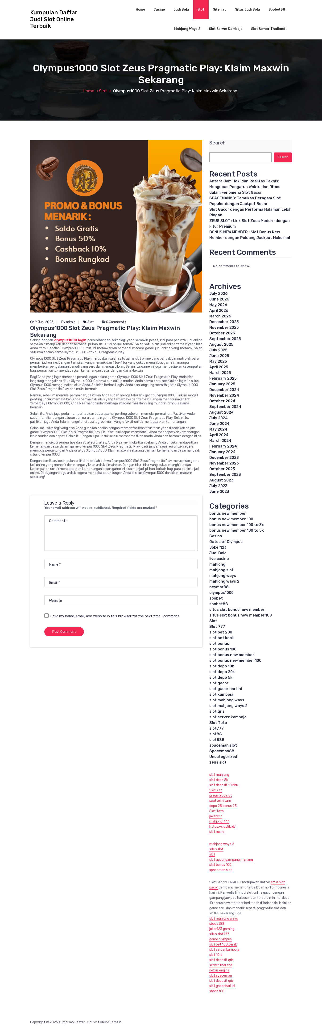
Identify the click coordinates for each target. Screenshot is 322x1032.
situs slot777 (219, 934)
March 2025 (220, 372)
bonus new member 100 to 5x (236, 530)
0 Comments (115, 322)
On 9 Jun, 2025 (42, 322)
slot (212, 854)
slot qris (217, 711)
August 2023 (221, 480)
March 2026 (220, 316)
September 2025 (225, 339)
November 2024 (224, 395)
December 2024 (224, 389)
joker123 (215, 816)
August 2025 (221, 344)
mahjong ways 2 (224, 581)
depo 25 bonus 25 (223, 806)
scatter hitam (220, 801)
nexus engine (219, 970)
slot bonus (219, 643)
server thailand (220, 965)
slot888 (216, 739)
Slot (201, 10)
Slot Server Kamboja (226, 29)
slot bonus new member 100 (235, 660)
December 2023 (224, 457)
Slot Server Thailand (268, 29)
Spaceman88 (221, 751)
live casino (219, 558)
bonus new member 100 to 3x (236, 524)
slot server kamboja (228, 717)
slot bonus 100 (222, 649)
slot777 (216, 728)
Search (217, 143)
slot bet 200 (220, 632)
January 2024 (222, 452)
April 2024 (218, 435)
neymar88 (219, 587)
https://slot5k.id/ (222, 827)
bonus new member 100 (231, 519)
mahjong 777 (219, 821)
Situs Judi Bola (247, 10)
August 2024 (221, 412)
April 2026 (218, 310)
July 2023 (218, 486)
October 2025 (222, 333)
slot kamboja (221, 694)
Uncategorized (223, 756)
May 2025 (218, 361)
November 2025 (224, 327)
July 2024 (218, 418)
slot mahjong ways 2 (228, 705)
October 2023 (222, 469)
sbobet (216, 598)
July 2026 (218, 293)
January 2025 (222, 384)
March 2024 (220, 440)
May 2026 (218, 305)
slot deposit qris (221, 960)
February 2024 (223, 446)
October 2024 (222, 401)
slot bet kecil (221, 638)
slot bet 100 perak (223, 944)
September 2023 (225, 474)
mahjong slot (221, 570)
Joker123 (218, 547)
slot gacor (218, 683)
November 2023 (224, 463)
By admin (68, 322)
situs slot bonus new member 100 (240, 615)
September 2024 (225, 406)
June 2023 (219, 491)
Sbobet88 (276, 10)
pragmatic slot (220, 796)
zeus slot (218, 762)
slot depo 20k (222, 672)
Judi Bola (181, 10)
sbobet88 (218, 604)
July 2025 (218, 350)
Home (140, 10)
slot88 (215, 734)
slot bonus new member (231, 655)
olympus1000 (221, 592)
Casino (159, 10)
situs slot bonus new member (236, 609)
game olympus (220, 939)
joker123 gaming (221, 929)
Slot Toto (218, 722)
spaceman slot (223, 745)
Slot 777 (217, 626)
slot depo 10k (221, 666)
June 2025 (219, 356)
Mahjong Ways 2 (187, 29)
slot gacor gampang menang (231, 860)
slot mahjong (219, 775)
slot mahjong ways (226, 700)
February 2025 (223, 378)
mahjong (217, 564)
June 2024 (219, 423)
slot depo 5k (220, 677)
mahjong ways (222, 575)
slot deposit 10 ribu (223, 785)
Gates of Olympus (226, 541)
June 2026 (219, 299)
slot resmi (216, 832)
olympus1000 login (70, 340)
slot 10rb (216, 955)
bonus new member (227, 513)
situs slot (216, 849)
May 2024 (218, 429)
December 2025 (224, 322)
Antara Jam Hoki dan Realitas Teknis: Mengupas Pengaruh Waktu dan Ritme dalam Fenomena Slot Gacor (245, 187)
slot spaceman (220, 976)
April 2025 (218, 367)
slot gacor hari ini (225, 689)
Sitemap (220, 10)
